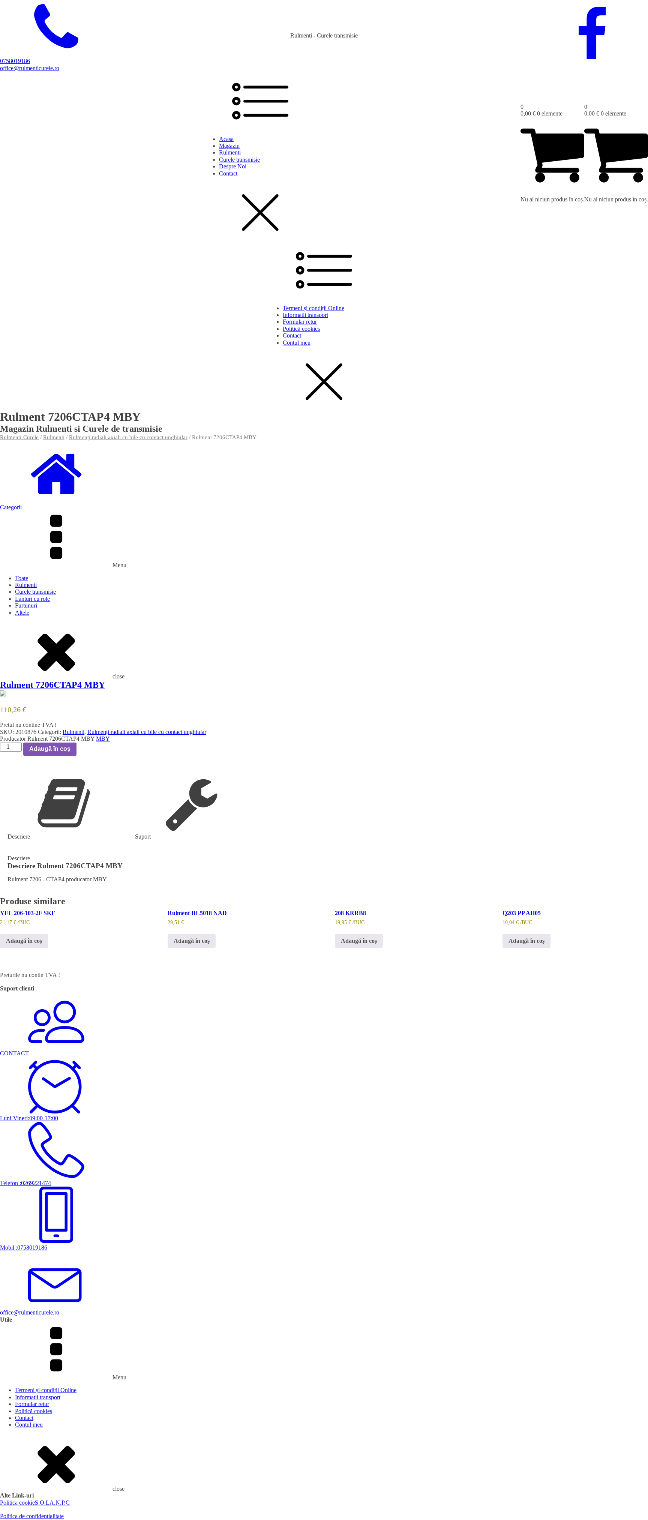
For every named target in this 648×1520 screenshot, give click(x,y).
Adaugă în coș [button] (24, 941)
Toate (21, 578)
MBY (103, 738)
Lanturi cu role (32, 599)
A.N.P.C (60, 1502)
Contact (228, 173)
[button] (324, 504)
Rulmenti (230, 152)
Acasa (226, 139)
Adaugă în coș (49, 749)
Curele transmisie (239, 159)
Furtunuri (26, 605)
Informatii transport (305, 315)
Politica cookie (17, 1502)
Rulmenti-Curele (19, 437)
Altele (22, 612)
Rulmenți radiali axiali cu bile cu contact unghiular (128, 437)
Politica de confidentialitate (32, 1516)
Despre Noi (232, 166)
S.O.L (42, 1502)
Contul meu (296, 342)
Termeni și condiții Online (313, 308)
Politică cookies (301, 329)
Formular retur (300, 321)
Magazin (229, 146)
